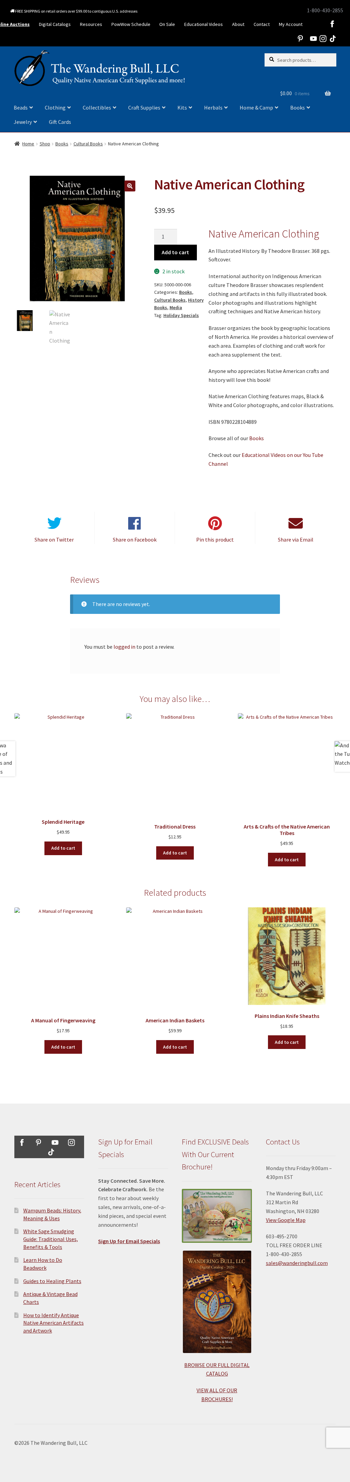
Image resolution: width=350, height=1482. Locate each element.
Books (297, 107)
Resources (91, 24)
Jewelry (23, 121)
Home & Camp (256, 107)
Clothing (55, 107)
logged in (124, 646)
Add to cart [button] (63, 848)
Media (176, 307)
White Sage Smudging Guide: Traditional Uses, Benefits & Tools (50, 1239)
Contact (262, 24)
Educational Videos (203, 24)
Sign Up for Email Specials (129, 1241)
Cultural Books (88, 144)
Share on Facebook (135, 539)
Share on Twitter (54, 539)
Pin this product (215, 539)
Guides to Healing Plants (52, 1281)
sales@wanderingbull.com (297, 1263)
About (238, 24)
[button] (129, 186)
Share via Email (295, 539)
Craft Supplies (144, 107)
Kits (182, 107)
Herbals (213, 107)
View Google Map (286, 1220)
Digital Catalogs (55, 24)
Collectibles (97, 107)
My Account (290, 24)
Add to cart (175, 252)
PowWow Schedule (130, 24)
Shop (45, 144)
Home (28, 144)
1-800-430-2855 (325, 10)
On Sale (167, 24)
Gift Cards (60, 121)
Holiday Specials (181, 315)
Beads (21, 107)
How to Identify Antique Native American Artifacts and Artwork (53, 1323)
